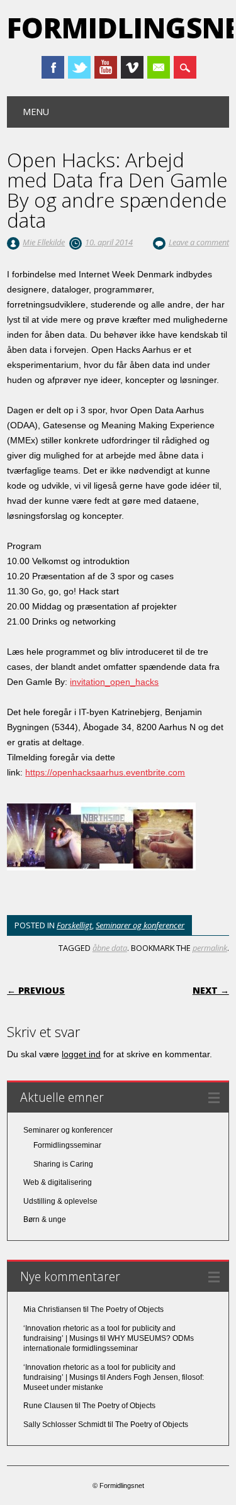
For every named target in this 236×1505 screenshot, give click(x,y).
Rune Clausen (48, 1405)
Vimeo (132, 67)
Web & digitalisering (57, 1182)
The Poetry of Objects (127, 1309)
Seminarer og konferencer (140, 925)
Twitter (79, 67)
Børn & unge (44, 1219)
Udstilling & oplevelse (60, 1201)
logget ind (81, 1054)
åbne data (110, 947)
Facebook (53, 67)
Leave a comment (199, 242)
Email (158, 67)
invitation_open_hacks (114, 682)
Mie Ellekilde (44, 242)
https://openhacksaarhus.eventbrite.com (105, 772)
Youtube (105, 67)
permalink (210, 947)
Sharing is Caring (63, 1164)
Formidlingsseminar (67, 1145)
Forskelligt (74, 925)
